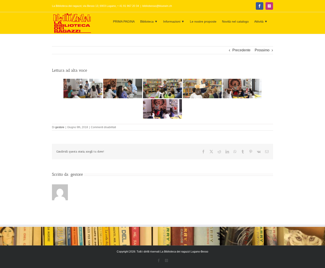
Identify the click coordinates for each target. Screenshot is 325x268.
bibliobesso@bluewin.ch (157, 6)
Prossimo (262, 50)
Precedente (241, 50)
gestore (59, 127)
